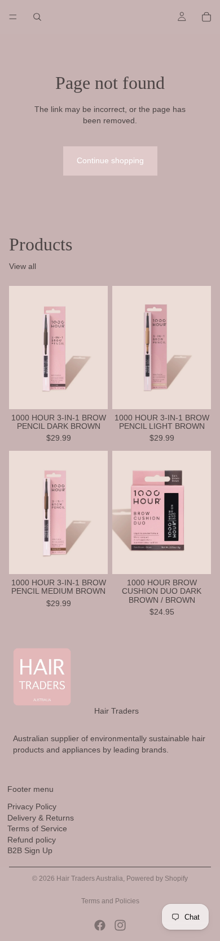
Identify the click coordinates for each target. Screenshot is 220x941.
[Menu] (13, 17)
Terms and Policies (110, 901)
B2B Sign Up (29, 850)
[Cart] (206, 17)
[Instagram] (120, 925)
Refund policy (31, 839)
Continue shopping (110, 160)
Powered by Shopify (157, 878)
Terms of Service (37, 828)
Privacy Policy (31, 806)
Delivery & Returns (40, 817)
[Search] (37, 17)
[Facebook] (100, 925)
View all (22, 266)
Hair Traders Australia (89, 878)
